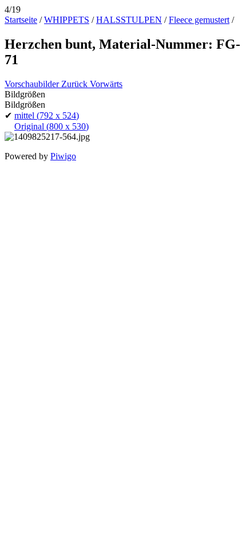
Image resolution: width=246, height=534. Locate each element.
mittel (46, 115)
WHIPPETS (66, 20)
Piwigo (63, 156)
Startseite (21, 20)
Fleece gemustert (199, 20)
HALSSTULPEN (129, 20)
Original (51, 126)
